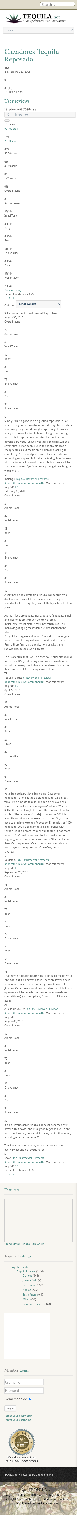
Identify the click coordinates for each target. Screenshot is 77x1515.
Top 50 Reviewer (22, 1158)
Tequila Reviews (26, 1271)
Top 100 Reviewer (26, 860)
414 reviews (45, 677)
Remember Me (16, 1399)
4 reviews (43, 860)
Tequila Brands (19, 1267)
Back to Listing (12, 290)
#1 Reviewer (29, 677)
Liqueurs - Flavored (34, 1304)
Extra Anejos (30, 1294)
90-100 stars (11, 128)
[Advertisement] (27, 1336)
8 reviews (38, 1158)
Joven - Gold (30, 1280)
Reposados (29, 1285)
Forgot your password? (18, 1415)
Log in (10, 1408)
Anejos (27, 1290)
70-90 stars (10, 141)
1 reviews (43, 479)
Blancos (27, 1275)
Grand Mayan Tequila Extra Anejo (24, 1244)
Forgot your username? (18, 1420)
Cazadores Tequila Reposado (31, 55)
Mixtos (27, 1299)
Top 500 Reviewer (26, 479)
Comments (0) (35, 483)
